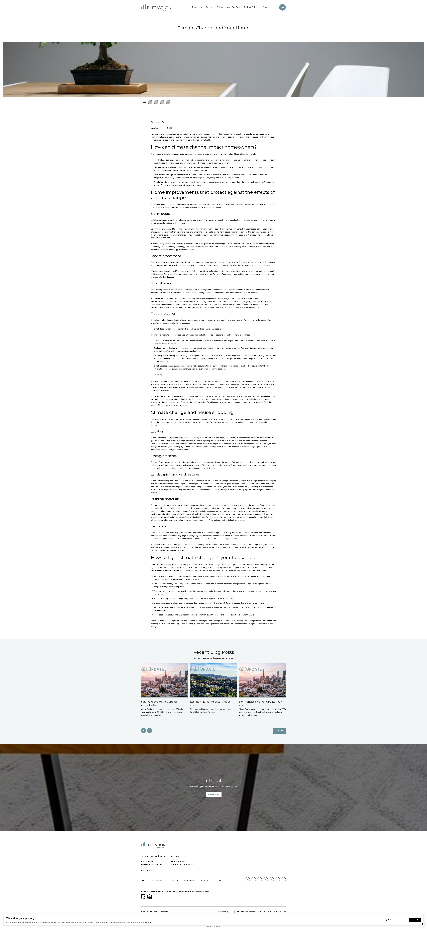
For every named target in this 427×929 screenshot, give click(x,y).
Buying (209, 7)
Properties (197, 7)
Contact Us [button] (213, 794)
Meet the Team (157, 880)
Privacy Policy (279, 912)
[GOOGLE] (283, 879)
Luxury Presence (160, 912)
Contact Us (268, 7)
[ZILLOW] (277, 879)
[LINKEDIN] (265, 879)
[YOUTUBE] (259, 879)
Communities (189, 880)
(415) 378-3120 (147, 861)
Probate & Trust (251, 7)
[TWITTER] (271, 879)
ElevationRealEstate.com (151, 864)
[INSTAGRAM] (253, 879)
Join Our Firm (233, 7)
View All (279, 731)
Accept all (414, 920)
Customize (401, 920)
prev (143, 730)
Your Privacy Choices (213, 926)
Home (143, 880)
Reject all (388, 920)
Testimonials (204, 880)
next (149, 730)
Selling (220, 7)
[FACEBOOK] (247, 879)
